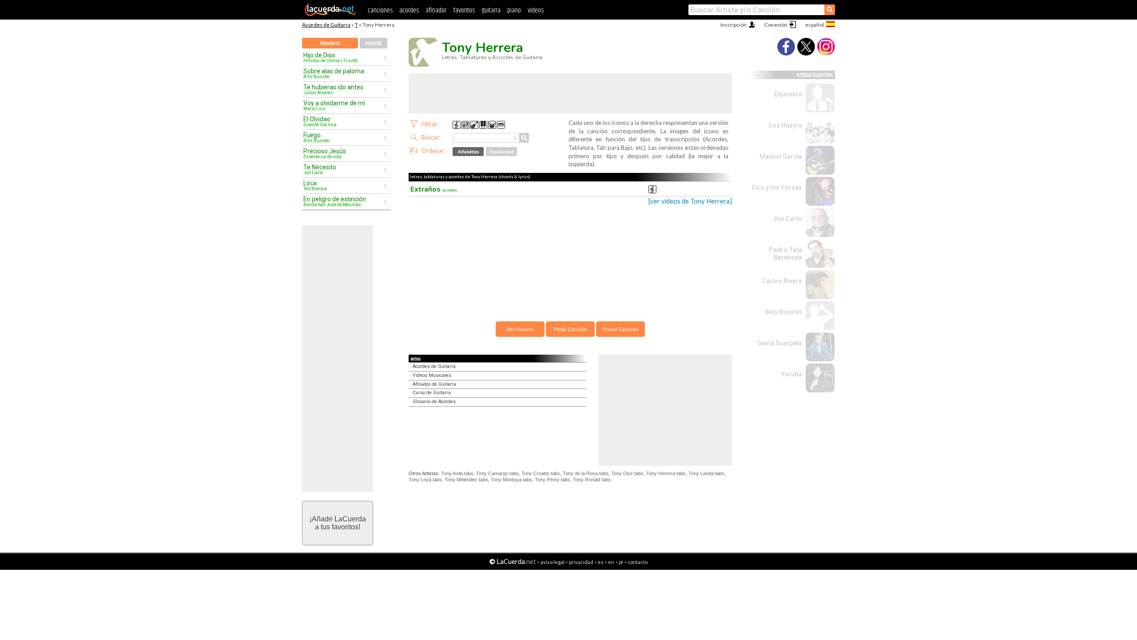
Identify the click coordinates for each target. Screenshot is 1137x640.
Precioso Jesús (324, 153)
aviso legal (553, 562)
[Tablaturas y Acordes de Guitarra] (330, 14)
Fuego (316, 137)
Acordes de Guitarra (326, 24)
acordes (409, 10)
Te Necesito (319, 169)
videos (536, 10)
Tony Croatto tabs (540, 473)
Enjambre (788, 94)
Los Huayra (785, 125)
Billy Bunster (783, 312)
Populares (330, 43)
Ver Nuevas (520, 329)
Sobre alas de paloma (333, 73)
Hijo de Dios (330, 57)
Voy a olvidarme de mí (334, 105)
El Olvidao (320, 121)
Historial (373, 43)
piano (514, 10)
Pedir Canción (570, 329)
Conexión (775, 24)
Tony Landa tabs (706, 473)
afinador (435, 10)
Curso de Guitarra (432, 393)
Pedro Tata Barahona (785, 253)
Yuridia (791, 374)
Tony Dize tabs (627, 473)
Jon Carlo (787, 218)
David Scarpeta (779, 343)
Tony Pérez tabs (552, 479)
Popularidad (501, 151)
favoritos (464, 10)
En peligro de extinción (334, 201)
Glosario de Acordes (434, 401)
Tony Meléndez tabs (466, 479)
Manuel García (780, 156)
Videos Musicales (432, 375)
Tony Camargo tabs (497, 473)
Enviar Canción (620, 329)
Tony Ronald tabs (592, 479)
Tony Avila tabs (457, 473)
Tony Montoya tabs (511, 479)
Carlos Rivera (782, 280)
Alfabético (468, 151)
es (601, 562)
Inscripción (733, 24)
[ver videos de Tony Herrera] (690, 201)
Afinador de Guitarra (434, 384)
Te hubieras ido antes (333, 89)
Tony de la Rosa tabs (585, 473)
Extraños (433, 189)
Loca (315, 185)
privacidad (581, 562)
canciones (380, 10)
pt (621, 562)
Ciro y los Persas (776, 187)
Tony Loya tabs (425, 479)
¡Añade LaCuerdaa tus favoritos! (338, 523)
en (611, 562)
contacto (638, 562)
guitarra (491, 10)
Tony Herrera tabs (666, 473)
